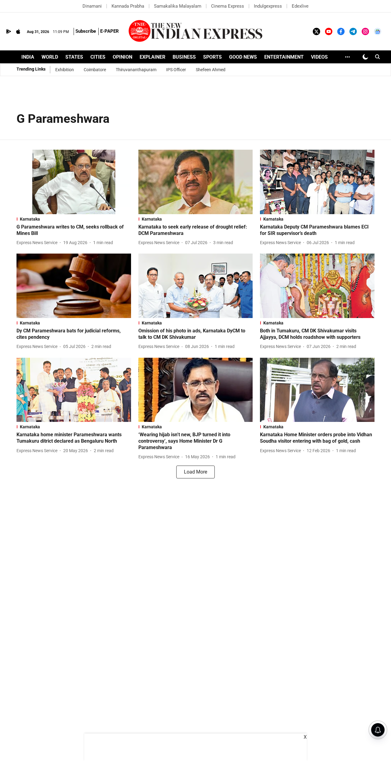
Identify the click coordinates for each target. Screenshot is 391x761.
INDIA (27, 57)
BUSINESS (184, 57)
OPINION (122, 57)
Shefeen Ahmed (210, 69)
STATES (74, 57)
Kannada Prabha (127, 6)
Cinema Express (227, 6)
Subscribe (85, 31)
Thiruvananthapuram (136, 69)
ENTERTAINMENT (284, 57)
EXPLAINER (152, 57)
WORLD (50, 57)
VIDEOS (319, 57)
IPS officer (176, 69)
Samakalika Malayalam (177, 6)
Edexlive (300, 6)
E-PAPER (109, 31)
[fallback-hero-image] (73, 182)
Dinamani (92, 6)
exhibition (64, 69)
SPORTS (212, 57)
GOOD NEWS (243, 57)
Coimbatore (95, 69)
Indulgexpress (268, 6)
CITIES (97, 57)
